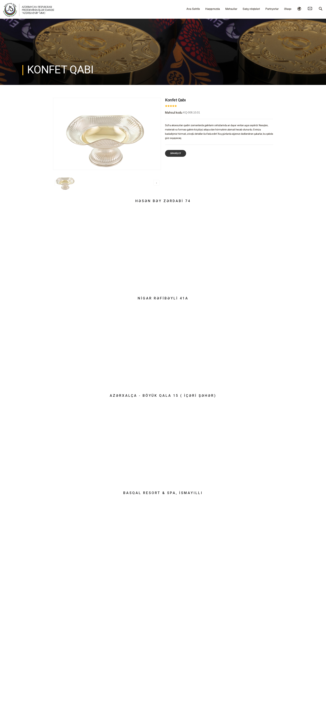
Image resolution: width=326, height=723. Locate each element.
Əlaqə (287, 9)
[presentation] (57, 183)
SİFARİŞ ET (175, 153)
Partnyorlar (272, 9)
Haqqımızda (212, 9)
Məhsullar (231, 9)
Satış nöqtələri (251, 9)
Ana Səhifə (193, 9)
